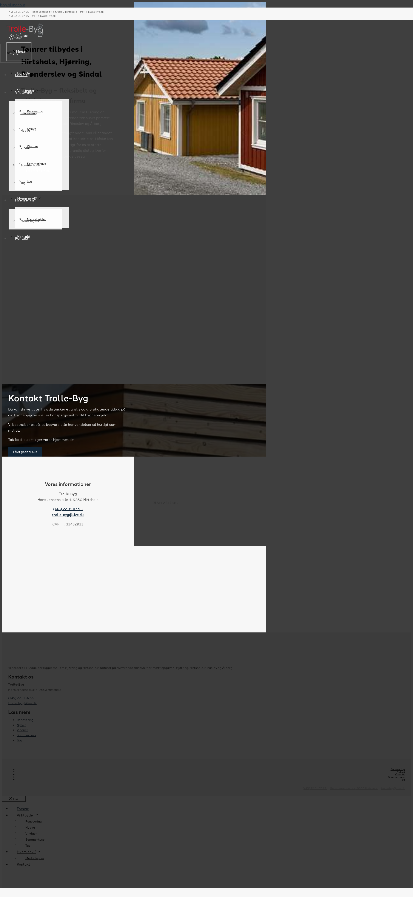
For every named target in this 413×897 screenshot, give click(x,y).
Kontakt (21, 238)
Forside (21, 74)
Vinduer (26, 148)
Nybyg (25, 130)
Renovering (28, 113)
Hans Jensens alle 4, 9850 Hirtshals (55, 11)
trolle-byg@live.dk (92, 11)
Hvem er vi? (25, 200)
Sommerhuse (30, 165)
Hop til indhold (12, 4)
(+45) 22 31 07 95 (18, 11)
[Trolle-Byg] (24, 39)
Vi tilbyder (23, 92)
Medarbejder (29, 220)
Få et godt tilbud (25, 451)
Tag (29, 181)
